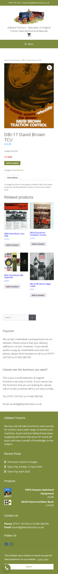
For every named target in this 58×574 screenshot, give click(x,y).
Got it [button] (29, 567)
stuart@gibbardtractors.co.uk (28, 527)
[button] (49, 67)
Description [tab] (12, 177)
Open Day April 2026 (18, 471)
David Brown (15, 60)
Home (6, 60)
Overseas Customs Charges (22, 461)
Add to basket (12, 163)
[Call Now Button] (7, 568)
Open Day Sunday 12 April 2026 (24, 466)
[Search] (32, 318)
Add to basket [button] (12, 245)
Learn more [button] (43, 559)
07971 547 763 (14, 2)
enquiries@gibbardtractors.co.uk (35, 2)
